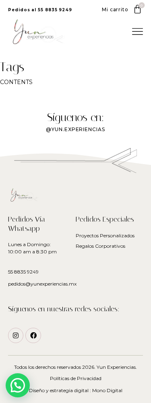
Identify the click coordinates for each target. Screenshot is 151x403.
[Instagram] (15, 335)
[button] (40, 9)
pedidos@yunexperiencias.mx (42, 284)
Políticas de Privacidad (75, 378)
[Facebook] (33, 335)
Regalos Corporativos (100, 246)
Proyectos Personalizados (105, 235)
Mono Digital (107, 390)
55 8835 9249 (23, 272)
